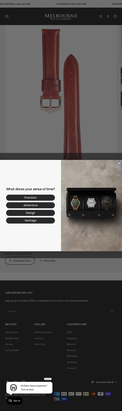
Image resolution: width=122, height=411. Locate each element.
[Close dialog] (119, 163)
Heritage (30, 220)
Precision (30, 197)
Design (30, 213)
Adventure (30, 205)
